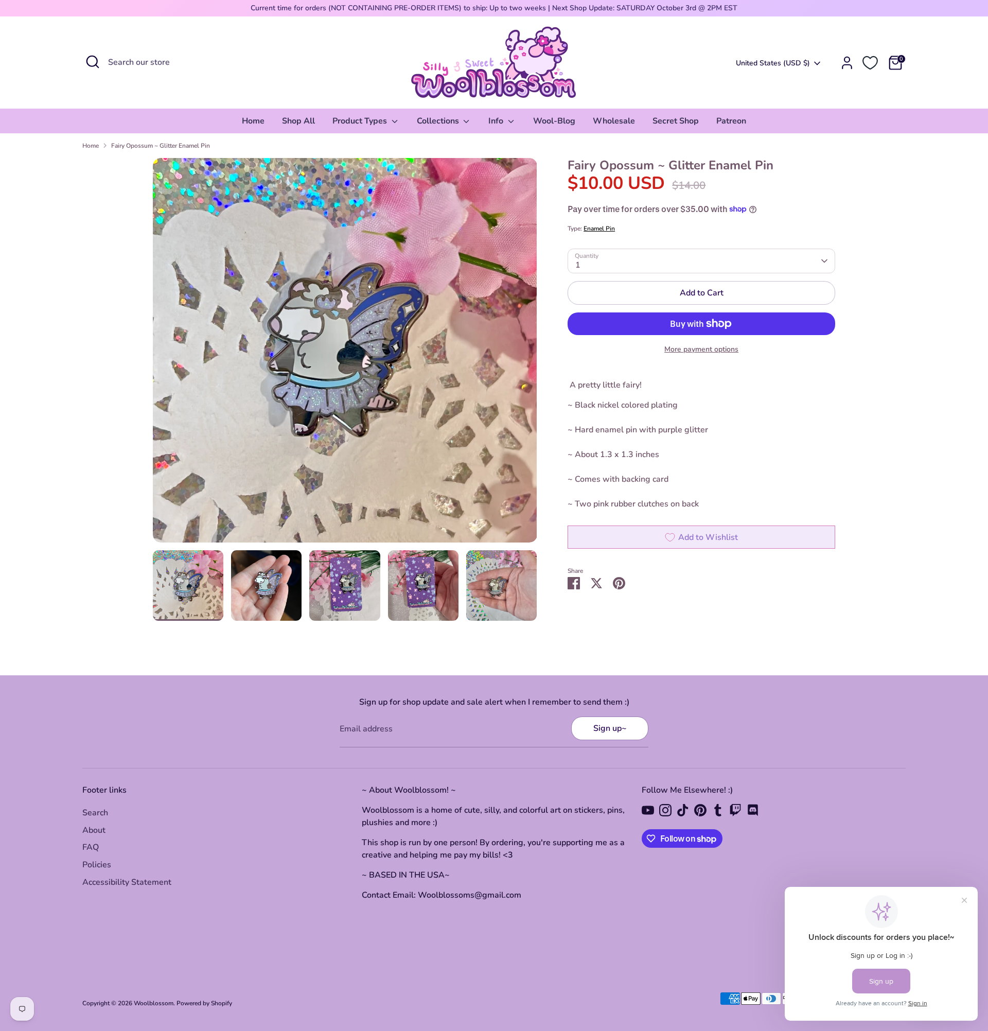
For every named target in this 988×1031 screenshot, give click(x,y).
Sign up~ (610, 728)
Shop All (298, 121)
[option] (345, 354)
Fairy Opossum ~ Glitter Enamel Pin (160, 146)
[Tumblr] (718, 810)
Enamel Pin (599, 228)
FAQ (90, 847)
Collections (439, 121)
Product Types (360, 121)
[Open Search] (92, 61)
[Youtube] (648, 810)
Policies (96, 864)
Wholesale (614, 121)
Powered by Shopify (204, 1003)
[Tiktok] (683, 810)
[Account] (847, 63)
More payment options (701, 349)
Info (496, 121)
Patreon (731, 121)
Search (95, 812)
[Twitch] (735, 810)
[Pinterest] (700, 810)
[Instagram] (665, 810)
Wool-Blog (554, 121)
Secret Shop (675, 121)
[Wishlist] (870, 63)
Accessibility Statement (126, 882)
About (93, 830)
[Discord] (753, 810)
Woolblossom (153, 1003)
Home (253, 121)
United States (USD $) (773, 63)
